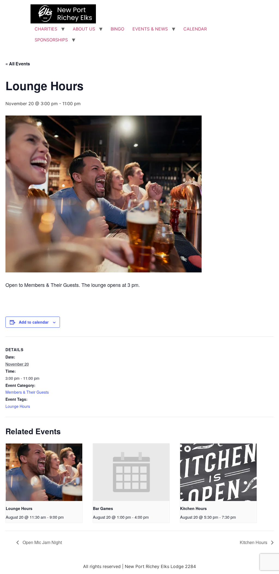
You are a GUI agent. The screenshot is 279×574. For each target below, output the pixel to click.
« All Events (17, 63)
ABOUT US (84, 29)
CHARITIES (46, 29)
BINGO (117, 29)
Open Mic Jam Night (42, 542)
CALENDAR (195, 29)
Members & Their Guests (27, 392)
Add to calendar (33, 322)
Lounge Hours (17, 406)
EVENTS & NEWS (150, 29)
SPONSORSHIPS (51, 39)
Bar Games (103, 508)
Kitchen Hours (193, 508)
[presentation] (44, 472)
